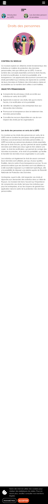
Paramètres (9, 501)
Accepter (23, 501)
